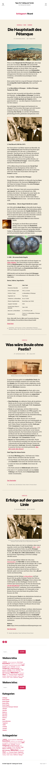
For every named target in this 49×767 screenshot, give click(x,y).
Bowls (24, 663)
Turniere (29, 24)
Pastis (24, 484)
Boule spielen (5, 699)
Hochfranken (18, 744)
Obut (4, 674)
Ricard (35, 329)
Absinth (10, 484)
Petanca (4, 717)
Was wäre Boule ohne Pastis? (24, 346)
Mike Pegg (18, 671)
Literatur (4, 710)
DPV (23, 665)
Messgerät (14, 671)
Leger (22, 669)
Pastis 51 (28, 484)
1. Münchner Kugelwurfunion (12, 662)
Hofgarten (6, 668)
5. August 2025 (31, 38)
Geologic (13, 666)
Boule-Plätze (5, 703)
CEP (3, 665)
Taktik (4, 724)
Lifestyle (24, 340)
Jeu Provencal (18, 327)
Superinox (19, 676)
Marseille (19, 24)
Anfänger (4, 697)
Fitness (8, 666)
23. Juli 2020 (32, 509)
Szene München (6, 721)
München (15, 673)
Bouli (16, 663)
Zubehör (4, 730)
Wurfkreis (16, 677)
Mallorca (4, 671)
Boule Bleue (11, 327)
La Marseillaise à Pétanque (32, 327)
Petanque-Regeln (13, 674)
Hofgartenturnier (14, 668)
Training (4, 677)
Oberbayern (21, 750)
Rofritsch (40, 329)
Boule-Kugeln (20, 662)
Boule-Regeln (5, 705)
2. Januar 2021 (32, 353)
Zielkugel (20, 677)
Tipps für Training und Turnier (24, 3)
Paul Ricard (27, 329)
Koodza (9, 669)
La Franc (18, 669)
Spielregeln (15, 676)
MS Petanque (6, 673)
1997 (38, 547)
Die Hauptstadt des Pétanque (24, 31)
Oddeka (15, 329)
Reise (24, 24)
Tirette (22, 676)
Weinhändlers (11, 562)
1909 (34, 547)
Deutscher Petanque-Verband (15, 665)
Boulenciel (13, 663)
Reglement (20, 674)
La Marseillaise (28, 576)
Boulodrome (20, 663)
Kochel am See (4, 747)
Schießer (4, 676)
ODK (18, 329)
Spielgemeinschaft (10, 676)
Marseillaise (15, 633)
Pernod (32, 329)
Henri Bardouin (19, 484)
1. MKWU (4, 662)
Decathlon (6, 665)
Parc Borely (22, 329)
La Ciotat (23, 327)
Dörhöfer (4, 666)
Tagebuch (5, 723)
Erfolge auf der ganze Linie (24, 502)
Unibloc (11, 677)
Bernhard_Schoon (21, 38)
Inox (21, 668)
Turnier (7, 677)
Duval (14, 484)
